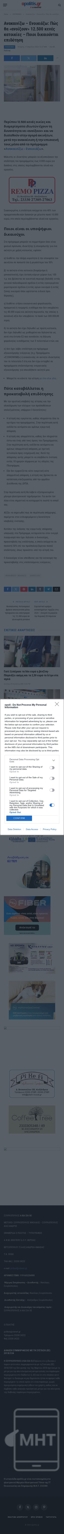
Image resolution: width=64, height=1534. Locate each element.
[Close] (58, 705)
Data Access (32, 829)
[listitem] (32, 760)
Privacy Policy (49, 829)
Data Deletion (14, 829)
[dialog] (32, 767)
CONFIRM (19, 818)
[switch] (52, 767)
